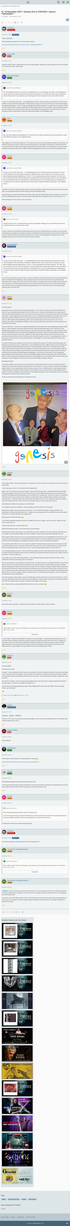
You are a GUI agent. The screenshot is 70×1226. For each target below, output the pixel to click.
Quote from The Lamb (12, 219)
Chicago (24, 1199)
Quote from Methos (11, 624)
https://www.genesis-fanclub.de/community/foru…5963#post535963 (21, 44)
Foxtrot (10, 38)
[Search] (58, 2)
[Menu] (67, 2)
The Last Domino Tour (13, 1199)
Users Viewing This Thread (10, 1205)
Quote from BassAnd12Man (14, 131)
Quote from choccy (11, 808)
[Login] (63, 2)
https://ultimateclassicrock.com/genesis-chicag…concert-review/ (20, 762)
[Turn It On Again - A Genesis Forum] (28, 2)
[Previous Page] (2, 22)
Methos (16, 695)
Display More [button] (35, 634)
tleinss (12, 715)
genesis (4, 1199)
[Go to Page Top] (67, 1223)
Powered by (35, 1223)
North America (32, 1199)
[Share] (67, 19)
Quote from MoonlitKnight (13, 88)
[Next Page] (21, 22)
